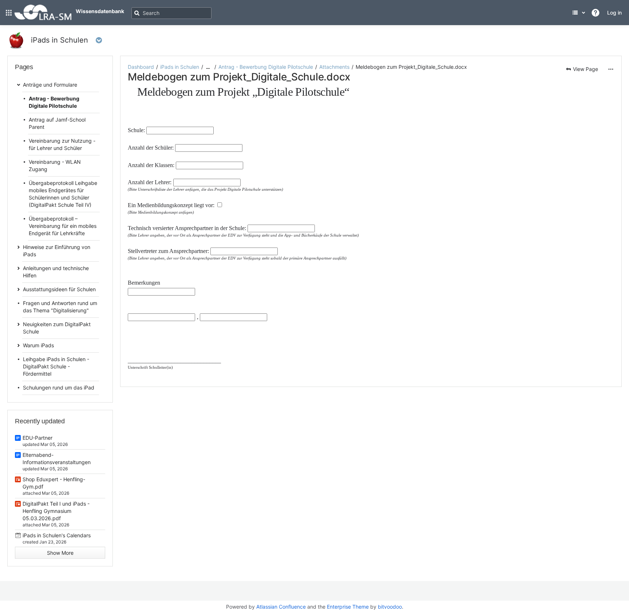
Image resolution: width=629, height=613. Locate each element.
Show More (60, 553)
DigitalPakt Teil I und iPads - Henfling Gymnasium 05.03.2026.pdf (56, 511)
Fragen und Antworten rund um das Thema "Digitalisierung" (60, 306)
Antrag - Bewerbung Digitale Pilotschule (265, 67)
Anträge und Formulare (50, 85)
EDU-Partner (37, 438)
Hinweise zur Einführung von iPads (56, 250)
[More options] (611, 69)
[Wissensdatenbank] (43, 19)
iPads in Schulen (179, 67)
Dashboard (141, 67)
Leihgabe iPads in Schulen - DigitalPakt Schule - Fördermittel (56, 366)
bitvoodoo (390, 607)
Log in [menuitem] (614, 12)
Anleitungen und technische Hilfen (56, 271)
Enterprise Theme (348, 607)
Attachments (334, 67)
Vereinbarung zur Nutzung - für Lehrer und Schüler (62, 144)
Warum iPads (38, 345)
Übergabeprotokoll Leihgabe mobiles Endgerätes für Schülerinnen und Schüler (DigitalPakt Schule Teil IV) (63, 194)
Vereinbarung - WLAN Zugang (55, 165)
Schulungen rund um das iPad (58, 387)
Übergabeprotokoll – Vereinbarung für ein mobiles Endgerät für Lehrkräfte (62, 225)
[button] (9, 12)
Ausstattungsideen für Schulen (59, 289)
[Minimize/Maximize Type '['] (116, 68)
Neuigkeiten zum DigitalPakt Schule (57, 328)
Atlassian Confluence (281, 607)
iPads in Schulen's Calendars (57, 535)
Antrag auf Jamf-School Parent (57, 123)
